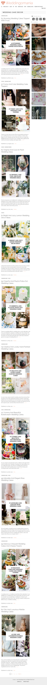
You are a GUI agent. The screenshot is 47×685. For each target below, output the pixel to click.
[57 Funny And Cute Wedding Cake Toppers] (16, 130)
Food (16, 6)
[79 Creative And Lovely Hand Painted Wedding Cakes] (16, 393)
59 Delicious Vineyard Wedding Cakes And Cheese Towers (13, 545)
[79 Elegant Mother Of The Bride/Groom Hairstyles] (39, 85)
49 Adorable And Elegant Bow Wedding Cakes (12, 479)
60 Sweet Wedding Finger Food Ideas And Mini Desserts (38, 61)
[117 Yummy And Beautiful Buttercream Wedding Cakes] (16, 459)
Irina (15, 78)
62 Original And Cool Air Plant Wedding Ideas (12, 151)
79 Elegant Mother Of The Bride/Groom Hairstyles (38, 89)
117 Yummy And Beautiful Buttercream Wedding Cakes (12, 414)
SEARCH (44, 8)
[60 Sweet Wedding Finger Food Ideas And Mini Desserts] (39, 57)
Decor (11, 6)
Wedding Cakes (4, 15)
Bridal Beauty (6, 6)
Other (25, 6)
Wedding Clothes (30, 6)
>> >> (22, 74)
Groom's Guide (20, 6)
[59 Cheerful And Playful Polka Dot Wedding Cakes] (16, 327)
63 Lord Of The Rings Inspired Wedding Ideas (38, 48)
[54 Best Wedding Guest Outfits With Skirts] (39, 112)
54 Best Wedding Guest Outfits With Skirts (38, 117)
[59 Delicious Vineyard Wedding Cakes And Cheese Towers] (16, 590)
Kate (14, 603)
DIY (13, 6)
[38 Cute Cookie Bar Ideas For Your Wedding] (39, 99)
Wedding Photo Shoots (38, 6)
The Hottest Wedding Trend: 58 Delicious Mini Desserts (38, 75)
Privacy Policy (26, 681)
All (1, 6)
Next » (20, 674)
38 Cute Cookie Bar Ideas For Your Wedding (38, 103)
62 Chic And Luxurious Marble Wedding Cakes (13, 611)
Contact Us (19, 681)
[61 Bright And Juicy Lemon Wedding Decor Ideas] (16, 262)
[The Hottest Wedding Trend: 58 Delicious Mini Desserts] (39, 71)
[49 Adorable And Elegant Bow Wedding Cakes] (16, 524)
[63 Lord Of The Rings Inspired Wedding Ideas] (39, 44)
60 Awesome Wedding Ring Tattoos (37, 35)
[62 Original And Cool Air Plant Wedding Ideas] (16, 196)
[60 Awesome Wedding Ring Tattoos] (39, 30)
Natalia (15, 209)
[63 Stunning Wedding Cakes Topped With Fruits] (16, 65)
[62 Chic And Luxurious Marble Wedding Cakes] (16, 656)
